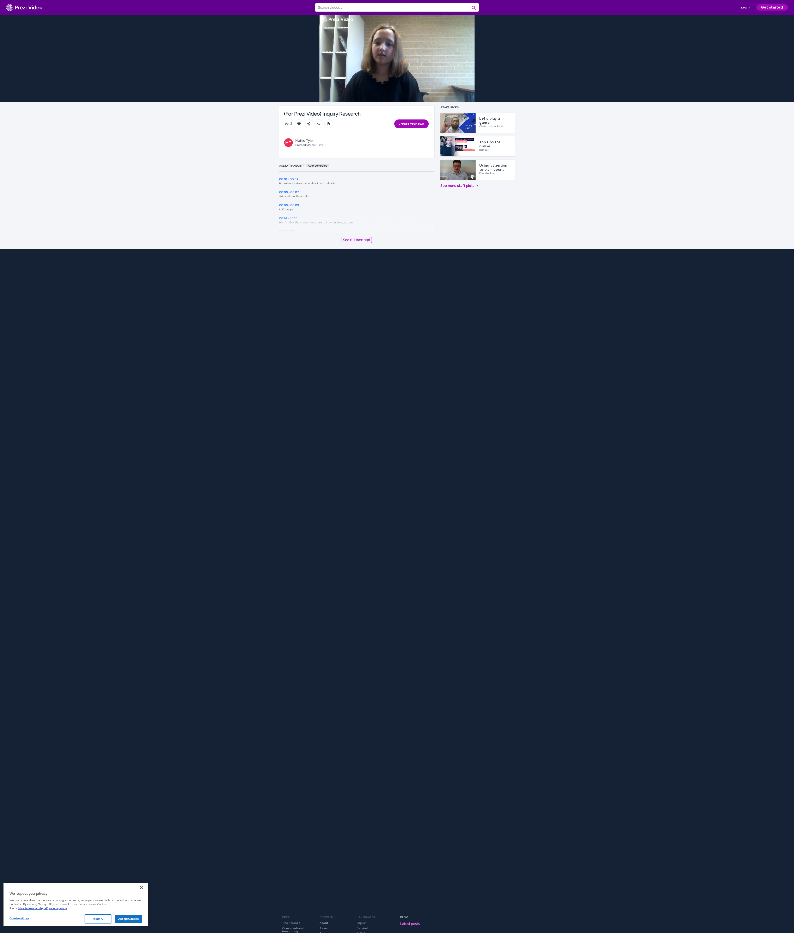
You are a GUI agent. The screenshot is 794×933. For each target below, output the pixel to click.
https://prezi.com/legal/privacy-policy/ (42, 908)
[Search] (473, 7)
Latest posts (410, 924)
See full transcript (356, 240)
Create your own (411, 123)
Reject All (98, 918)
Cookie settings (19, 918)
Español (362, 928)
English (362, 923)
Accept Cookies (128, 918)
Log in (745, 7)
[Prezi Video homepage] (24, 7)
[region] (75, 904)
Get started (772, 7)
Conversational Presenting (293, 930)
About (323, 923)
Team (323, 928)
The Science (291, 923)
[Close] (141, 887)
